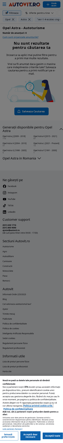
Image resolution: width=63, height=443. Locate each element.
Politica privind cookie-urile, (38, 405)
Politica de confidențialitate (18, 408)
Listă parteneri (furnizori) (12, 429)
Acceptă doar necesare (30, 435)
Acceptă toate (52, 435)
